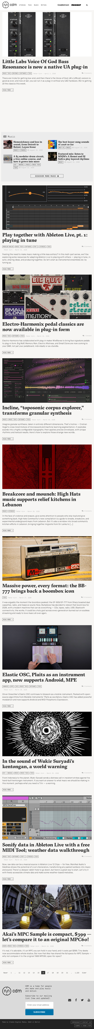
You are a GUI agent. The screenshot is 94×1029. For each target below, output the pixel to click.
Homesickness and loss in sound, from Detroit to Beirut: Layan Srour (27, 144)
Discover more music (46, 176)
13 (29, 973)
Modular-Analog (8, 246)
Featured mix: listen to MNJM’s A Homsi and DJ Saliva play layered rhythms (73, 156)
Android (5, 686)
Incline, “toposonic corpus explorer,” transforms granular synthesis (43, 410)
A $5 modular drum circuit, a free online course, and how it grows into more (28, 159)
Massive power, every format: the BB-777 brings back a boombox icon (44, 588)
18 (53, 973)
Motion (44, 5)
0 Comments (88, 73)
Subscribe (39, 1012)
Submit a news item (83, 1025)
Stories (22, 5)
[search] (87, 5)
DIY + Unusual (19, 165)
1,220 (77, 973)
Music (36, 5)
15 (38, 973)
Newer (6, 973)
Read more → (8, 90)
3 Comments (88, 686)
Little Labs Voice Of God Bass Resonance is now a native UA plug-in (45, 64)
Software (23, 73)
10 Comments (87, 597)
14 (34, 973)
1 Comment (88, 336)
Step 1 (35, 246)
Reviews (15, 73)
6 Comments (88, 946)
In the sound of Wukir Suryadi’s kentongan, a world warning (38, 763)
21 (67, 973)
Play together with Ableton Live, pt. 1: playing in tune (45, 237)
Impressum (76, 1022)
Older (84, 973)
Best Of (61, 147)
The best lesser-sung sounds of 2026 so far (73, 143)
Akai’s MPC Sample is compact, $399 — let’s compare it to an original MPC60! (46, 936)
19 (57, 973)
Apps (11, 686)
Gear (4, 946)
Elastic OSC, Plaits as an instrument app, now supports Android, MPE (43, 677)
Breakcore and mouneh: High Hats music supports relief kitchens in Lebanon (41, 499)
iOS (17, 686)
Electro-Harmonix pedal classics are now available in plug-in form (43, 326)
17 (48, 973)
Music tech (6, 73)
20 (62, 973)
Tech (30, 5)
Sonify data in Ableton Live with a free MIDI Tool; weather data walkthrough (46, 847)
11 (19, 973)
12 (24, 973)
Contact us (86, 1022)
